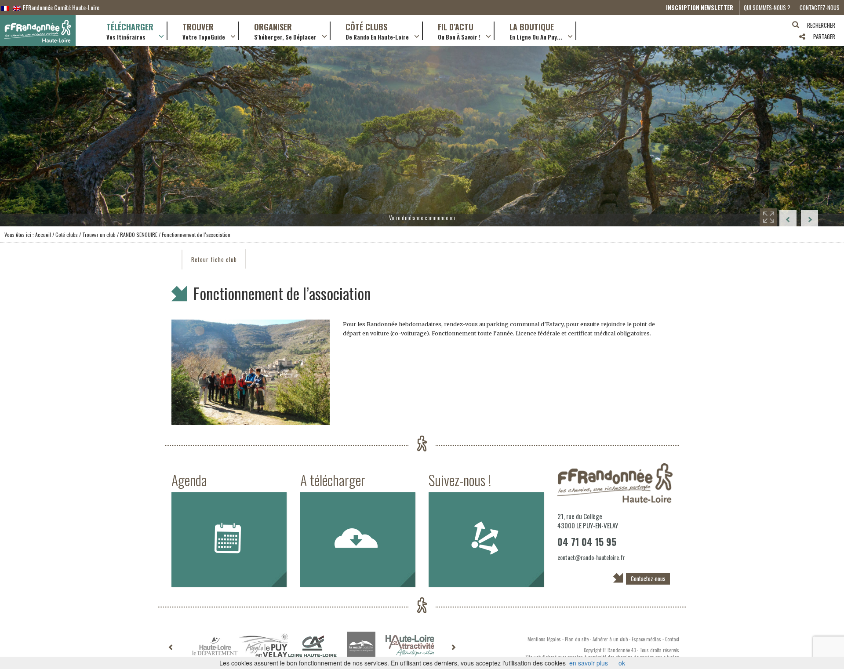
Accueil (43, 234)
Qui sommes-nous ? (767, 7)
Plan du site (577, 639)
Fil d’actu (459, 31)
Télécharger (129, 31)
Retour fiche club (214, 259)
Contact (672, 639)
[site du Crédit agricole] (312, 646)
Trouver (203, 31)
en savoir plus (588, 662)
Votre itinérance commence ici (422, 217)
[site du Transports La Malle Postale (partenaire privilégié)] (361, 646)
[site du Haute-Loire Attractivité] (410, 645)
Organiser (285, 31)
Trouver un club (98, 234)
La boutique (535, 31)
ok (621, 662)
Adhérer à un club (610, 639)
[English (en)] (17, 7)
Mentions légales (544, 639)
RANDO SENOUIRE (138, 234)
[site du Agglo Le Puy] (263, 645)
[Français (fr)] (5, 7)
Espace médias (646, 639)
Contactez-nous (820, 7)
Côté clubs (377, 31)
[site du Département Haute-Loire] (214, 645)
